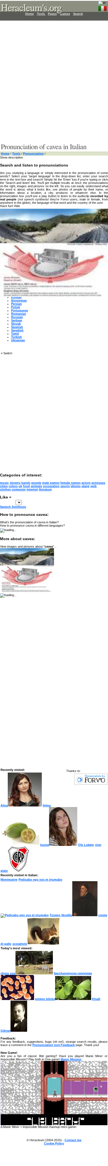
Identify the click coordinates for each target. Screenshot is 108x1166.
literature (45, 489)
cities (4, 486)
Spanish (17, 327)
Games (65, 13)
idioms (76, 486)
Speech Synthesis (13, 506)
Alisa (4, 805)
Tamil (15, 333)
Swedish (17, 330)
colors (13, 486)
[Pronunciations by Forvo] (90, 783)
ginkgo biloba (45, 999)
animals (36, 486)
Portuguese (19, 310)
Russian (17, 317)
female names (70, 482)
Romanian (18, 313)
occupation (51, 486)
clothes (5, 489)
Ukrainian (18, 340)
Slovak (16, 323)
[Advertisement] (54, 81)
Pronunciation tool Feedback (53, 1045)
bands (25, 482)
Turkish (16, 337)
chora (5, 973)
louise (44, 844)
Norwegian (19, 300)
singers (15, 482)
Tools (16, 153)
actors (86, 482)
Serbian (16, 320)
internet (32, 489)
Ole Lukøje (86, 844)
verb (93, 486)
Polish (15, 307)
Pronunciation (33, 153)
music (4, 482)
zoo (13, 973)
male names (51, 482)
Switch (7, 353)
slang (85, 486)
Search (78, 13)
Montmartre (9, 879)
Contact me (73, 1140)
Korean (16, 297)
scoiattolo (19, 943)
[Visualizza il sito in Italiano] (102, 7)
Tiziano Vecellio (61, 915)
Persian (16, 303)
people (36, 482)
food (26, 486)
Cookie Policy (54, 1143)
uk (20, 486)
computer (19, 489)
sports (65, 486)
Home (5, 153)
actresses (98, 482)
